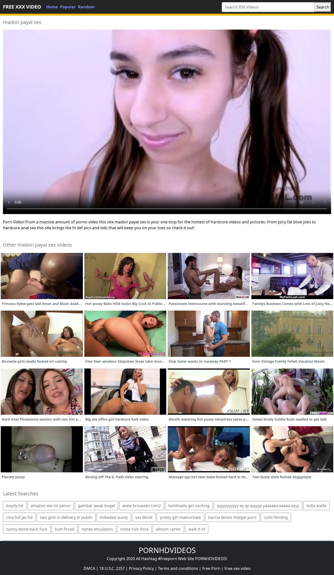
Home (52, 7)
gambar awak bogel (96, 505)
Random (86, 7)
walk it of (196, 529)
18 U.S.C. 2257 (112, 568)
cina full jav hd (19, 517)
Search (322, 7)
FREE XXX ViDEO (22, 6)
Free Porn (211, 568)
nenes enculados (97, 529)
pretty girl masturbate (180, 517)
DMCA (89, 568)
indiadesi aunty (114, 517)
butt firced (64, 529)
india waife (316, 505)
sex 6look (144, 517)
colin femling (276, 517)
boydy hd (14, 505)
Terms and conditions (178, 568)
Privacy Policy (141, 568)
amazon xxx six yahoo (51, 505)
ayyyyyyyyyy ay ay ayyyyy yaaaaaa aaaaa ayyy (258, 505)
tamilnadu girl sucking (189, 505)
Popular (68, 7)
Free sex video (237, 568)
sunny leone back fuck (26, 529)
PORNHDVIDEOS (167, 550)
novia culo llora (134, 529)
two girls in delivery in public (66, 517)
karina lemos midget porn (232, 517)
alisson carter (168, 529)
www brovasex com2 (141, 505)
